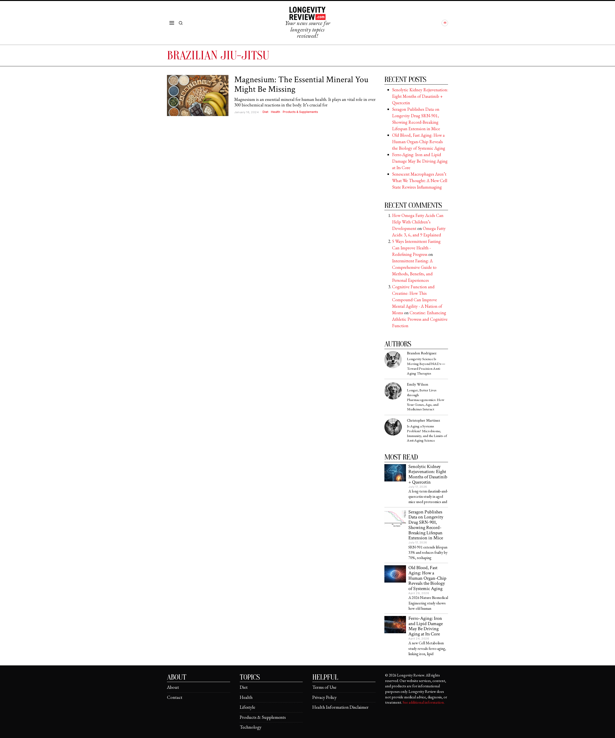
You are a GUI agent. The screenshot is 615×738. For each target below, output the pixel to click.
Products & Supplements (300, 112)
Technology (250, 727)
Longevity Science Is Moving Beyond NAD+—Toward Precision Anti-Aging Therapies (426, 366)
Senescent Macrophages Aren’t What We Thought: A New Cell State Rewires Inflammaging (419, 180)
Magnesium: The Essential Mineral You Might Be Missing (301, 84)
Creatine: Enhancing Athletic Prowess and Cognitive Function (420, 319)
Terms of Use (324, 687)
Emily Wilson (417, 384)
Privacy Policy (324, 697)
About (173, 687)
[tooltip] (445, 23)
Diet (265, 112)
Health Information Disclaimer (340, 707)
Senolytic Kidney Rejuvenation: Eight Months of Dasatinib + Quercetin (420, 96)
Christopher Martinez (423, 420)
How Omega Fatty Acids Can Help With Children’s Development (417, 222)
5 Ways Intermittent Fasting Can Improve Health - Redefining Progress (416, 248)
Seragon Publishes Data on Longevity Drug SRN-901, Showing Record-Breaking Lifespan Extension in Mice (425, 525)
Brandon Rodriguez (421, 353)
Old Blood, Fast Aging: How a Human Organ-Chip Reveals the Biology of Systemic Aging (418, 141)
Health (275, 112)
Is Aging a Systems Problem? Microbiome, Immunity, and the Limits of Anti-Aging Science (427, 433)
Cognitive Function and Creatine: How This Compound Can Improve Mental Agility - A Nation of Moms (417, 299)
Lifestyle (247, 707)
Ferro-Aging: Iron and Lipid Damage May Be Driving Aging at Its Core (420, 161)
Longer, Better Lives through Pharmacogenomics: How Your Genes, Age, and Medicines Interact (425, 400)
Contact (174, 697)
